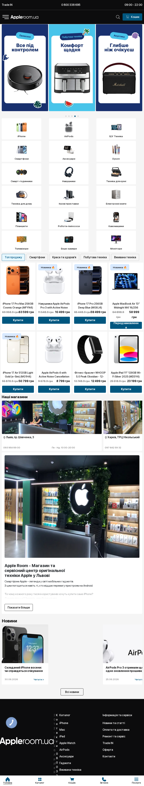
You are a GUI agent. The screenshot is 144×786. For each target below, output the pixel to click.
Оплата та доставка (116, 729)
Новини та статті (114, 723)
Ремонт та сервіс (114, 736)
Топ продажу (13, 257)
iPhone (63, 723)
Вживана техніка (125, 257)
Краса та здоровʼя (64, 257)
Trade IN (7, 4)
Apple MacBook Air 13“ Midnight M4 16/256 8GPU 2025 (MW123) (126, 307)
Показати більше (19, 607)
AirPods (64, 749)
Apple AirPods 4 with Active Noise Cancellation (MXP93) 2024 (54, 376)
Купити (18, 320)
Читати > (39, 679)
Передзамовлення (126, 325)
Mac (62, 729)
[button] (65, 116)
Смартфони (37, 257)
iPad (62, 736)
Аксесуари (66, 756)
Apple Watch (67, 743)
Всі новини (72, 692)
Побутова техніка (95, 257)
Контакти (109, 756)
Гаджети (65, 763)
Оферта (108, 749)
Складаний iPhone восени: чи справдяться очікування (24, 669)
